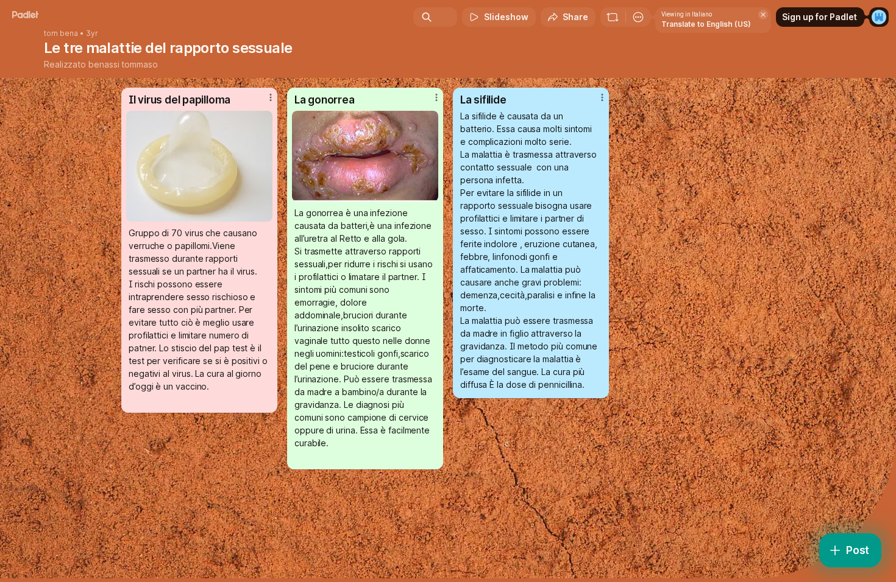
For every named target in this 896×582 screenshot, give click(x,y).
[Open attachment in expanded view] (199, 166)
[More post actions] (270, 97)
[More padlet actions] (638, 17)
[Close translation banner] (763, 14)
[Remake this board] (612, 17)
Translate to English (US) (706, 24)
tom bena (61, 33)
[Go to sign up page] (879, 17)
